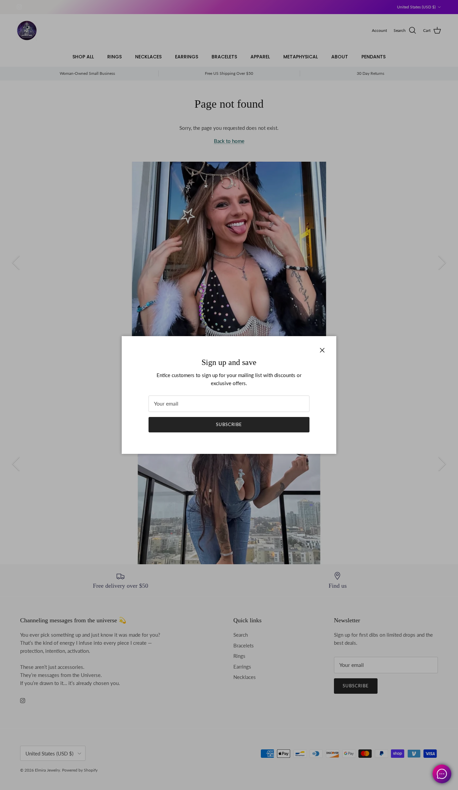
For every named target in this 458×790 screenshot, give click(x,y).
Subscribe (229, 424)
